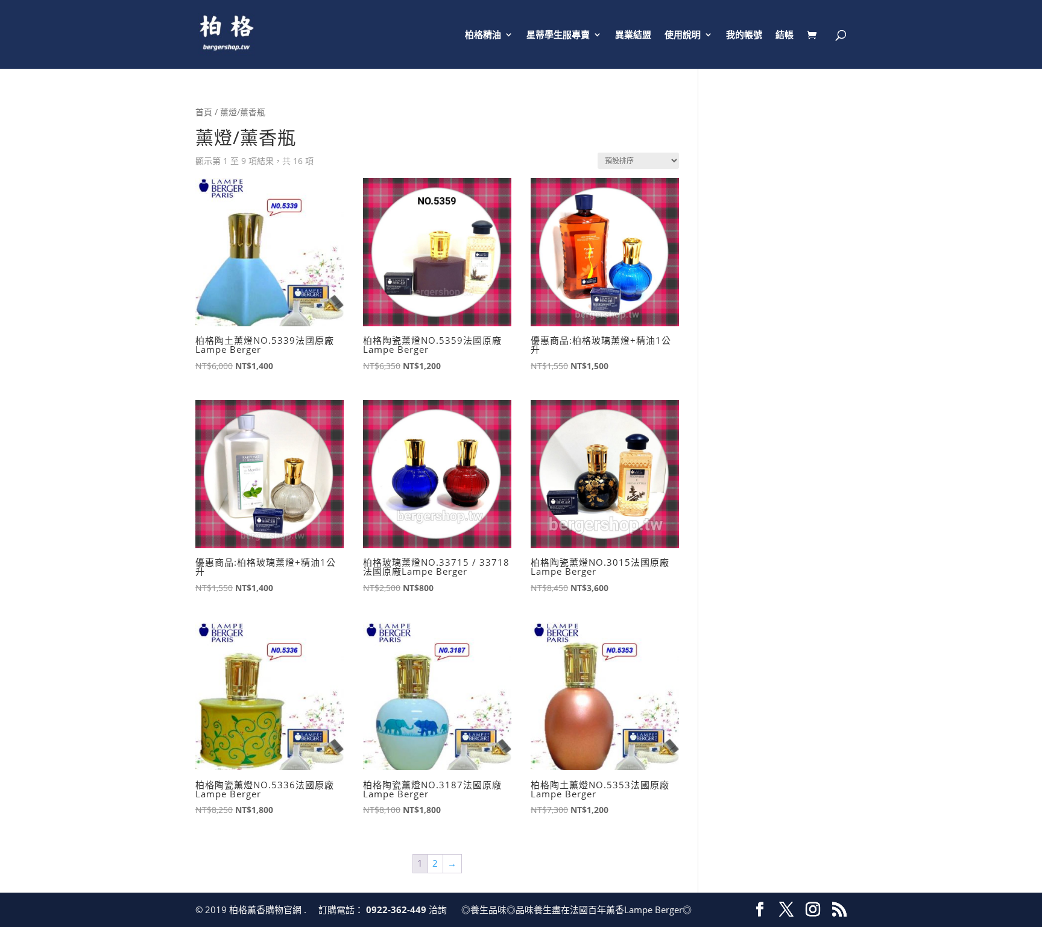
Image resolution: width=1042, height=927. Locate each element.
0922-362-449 (397, 909)
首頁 (203, 112)
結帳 (784, 35)
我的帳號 (744, 35)
